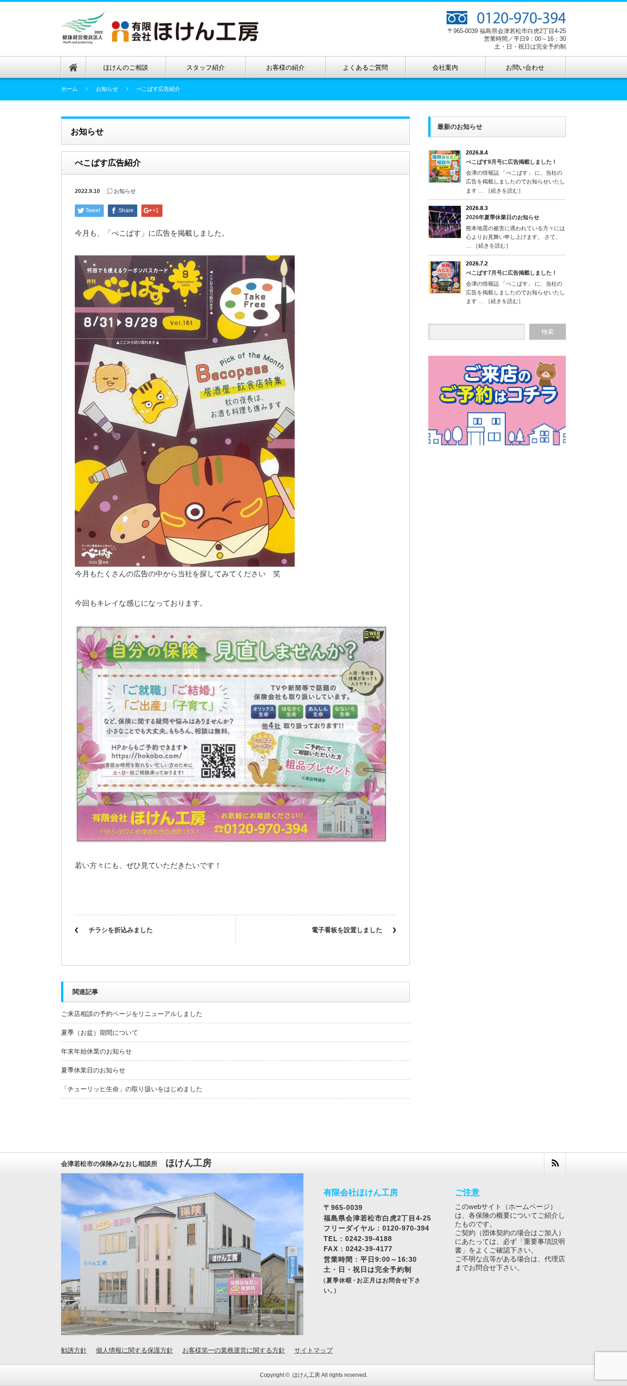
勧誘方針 (74, 1350)
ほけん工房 (306, 1375)
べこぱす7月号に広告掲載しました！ (511, 273)
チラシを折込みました (121, 929)
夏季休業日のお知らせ (93, 1070)
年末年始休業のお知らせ (96, 1051)
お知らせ (107, 89)
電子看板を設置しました (347, 929)
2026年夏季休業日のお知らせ (502, 217)
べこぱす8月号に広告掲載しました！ (511, 162)
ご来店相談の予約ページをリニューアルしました (131, 1013)
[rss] (554, 1163)
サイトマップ (313, 1350)
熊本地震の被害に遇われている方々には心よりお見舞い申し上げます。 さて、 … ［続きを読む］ (515, 237)
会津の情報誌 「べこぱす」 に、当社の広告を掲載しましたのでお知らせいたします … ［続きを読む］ (515, 181)
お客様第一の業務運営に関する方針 (233, 1350)
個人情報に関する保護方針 (134, 1350)
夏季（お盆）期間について (99, 1032)
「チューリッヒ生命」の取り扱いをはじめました (131, 1089)
